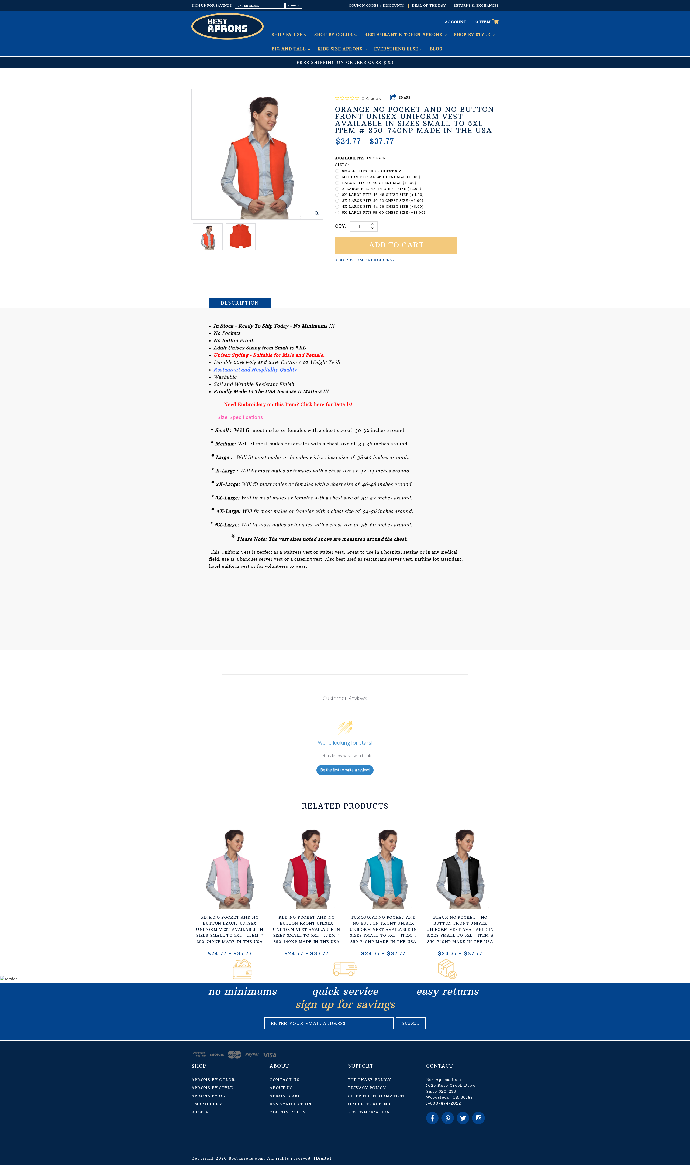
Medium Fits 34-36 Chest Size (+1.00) (381, 177)
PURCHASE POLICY (369, 1079)
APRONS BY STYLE (212, 1087)
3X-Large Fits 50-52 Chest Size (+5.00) (382, 201)
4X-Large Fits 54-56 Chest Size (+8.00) (383, 207)
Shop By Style (473, 34)
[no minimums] (242, 977)
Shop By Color (334, 34)
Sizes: (342, 164)
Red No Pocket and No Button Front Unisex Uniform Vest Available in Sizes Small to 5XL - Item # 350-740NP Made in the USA (306, 929)
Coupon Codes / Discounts (376, 6)
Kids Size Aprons (341, 49)
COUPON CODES (288, 1112)
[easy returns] (447, 977)
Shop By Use (288, 34)
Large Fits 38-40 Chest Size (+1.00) (379, 183)
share (405, 98)
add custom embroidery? (365, 260)
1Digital (322, 1158)
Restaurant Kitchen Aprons (404, 34)
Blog (436, 49)
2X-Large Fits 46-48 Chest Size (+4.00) (383, 195)
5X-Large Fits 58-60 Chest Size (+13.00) (383, 212)
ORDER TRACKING (369, 1104)
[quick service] (345, 977)
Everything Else (397, 49)
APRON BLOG (284, 1096)
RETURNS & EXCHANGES (476, 6)
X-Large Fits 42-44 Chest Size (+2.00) (382, 189)
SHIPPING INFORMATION (376, 1096)
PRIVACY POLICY (367, 1087)
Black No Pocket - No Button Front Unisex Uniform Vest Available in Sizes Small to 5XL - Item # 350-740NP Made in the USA (460, 929)
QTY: (341, 226)
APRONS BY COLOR (213, 1079)
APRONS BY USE (209, 1096)
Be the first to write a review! (345, 769)
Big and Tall (290, 49)
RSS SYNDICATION (291, 1104)
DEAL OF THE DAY (429, 6)
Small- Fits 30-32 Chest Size (373, 171)
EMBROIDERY (206, 1104)
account (456, 21)
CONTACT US (284, 1079)
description (240, 303)
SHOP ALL (202, 1112)
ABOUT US (281, 1087)
